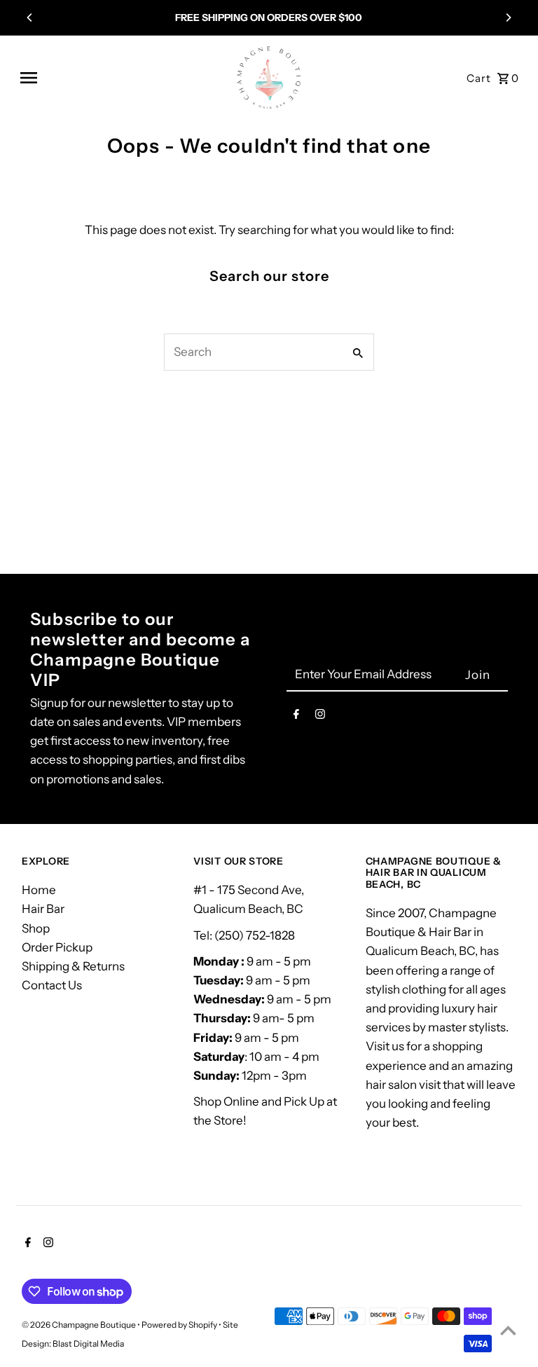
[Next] (507, 17)
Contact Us (52, 985)
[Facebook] (296, 716)
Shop (36, 928)
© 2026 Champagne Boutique (79, 1324)
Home (39, 890)
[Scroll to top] (508, 1330)
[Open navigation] (121, 77)
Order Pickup (57, 947)
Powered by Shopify (179, 1324)
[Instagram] (320, 716)
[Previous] (30, 17)
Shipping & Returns (73, 966)
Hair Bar (43, 909)
